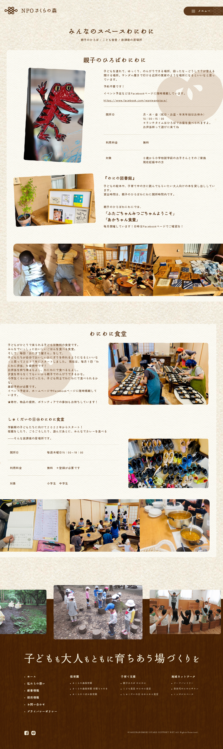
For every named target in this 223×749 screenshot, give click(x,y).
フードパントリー (184, 683)
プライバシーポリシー (42, 711)
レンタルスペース (184, 694)
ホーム (31, 676)
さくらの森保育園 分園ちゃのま (90, 689)
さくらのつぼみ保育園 (84, 694)
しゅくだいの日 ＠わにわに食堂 (141, 694)
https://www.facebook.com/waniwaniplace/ (135, 100)
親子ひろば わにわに (134, 683)
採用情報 (33, 697)
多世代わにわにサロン (186, 689)
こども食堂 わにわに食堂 (137, 689)
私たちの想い (36, 683)
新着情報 (33, 690)
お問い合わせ (36, 704)
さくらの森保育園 (82, 683)
